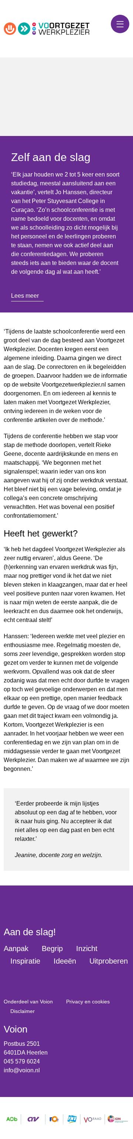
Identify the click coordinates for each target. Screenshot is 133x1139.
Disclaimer (22, 1011)
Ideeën (65, 961)
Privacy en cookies (88, 1002)
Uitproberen (108, 961)
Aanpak (16, 948)
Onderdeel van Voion (28, 1002)
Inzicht (87, 948)
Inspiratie (25, 961)
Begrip (52, 948)
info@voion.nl (22, 1070)
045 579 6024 (22, 1061)
